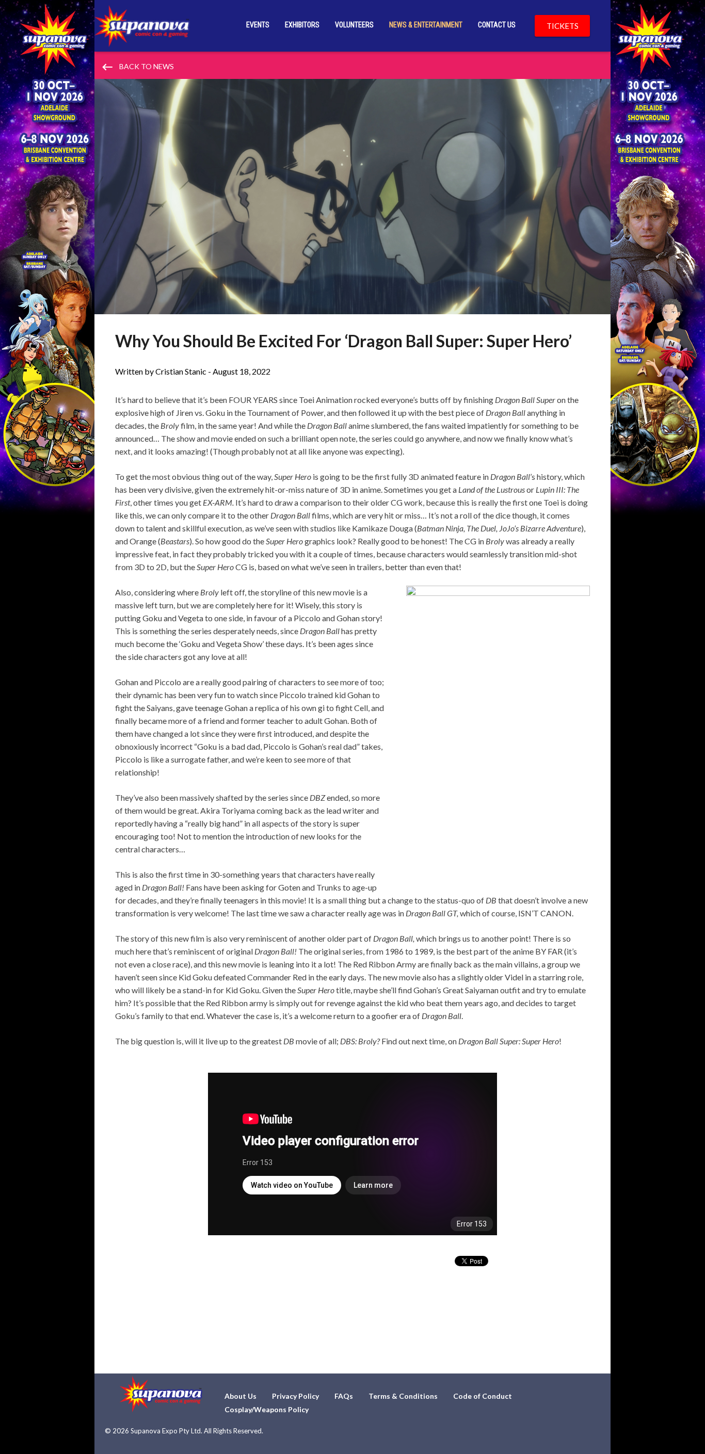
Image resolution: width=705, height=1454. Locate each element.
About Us (241, 1396)
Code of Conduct (482, 1396)
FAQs (343, 1396)
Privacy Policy (295, 1396)
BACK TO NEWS (137, 67)
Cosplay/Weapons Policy (267, 1409)
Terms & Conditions (403, 1396)
